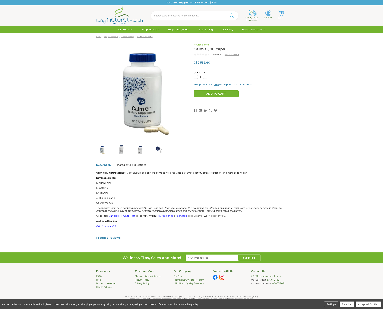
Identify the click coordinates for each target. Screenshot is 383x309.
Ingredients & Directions (131, 165)
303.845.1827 (274, 279)
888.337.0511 (279, 283)
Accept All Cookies (368, 304)
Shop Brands (149, 29)
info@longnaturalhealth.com (266, 276)
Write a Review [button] (232, 54)
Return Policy (142, 279)
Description (103, 165)
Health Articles (103, 287)
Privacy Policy (142, 283)
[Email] (200, 110)
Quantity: (199, 72)
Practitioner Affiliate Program (189, 279)
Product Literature (105, 283)
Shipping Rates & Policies (148, 276)
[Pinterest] (215, 110)
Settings (331, 304)
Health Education (252, 29)
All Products (125, 29)
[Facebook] (195, 110)
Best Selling (206, 29)
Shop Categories (178, 29)
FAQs (99, 276)
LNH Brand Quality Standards (189, 283)
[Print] (205, 110)
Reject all (347, 304)
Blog (98, 279)
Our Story (227, 29)
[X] (210, 110)
